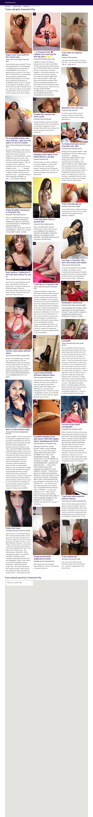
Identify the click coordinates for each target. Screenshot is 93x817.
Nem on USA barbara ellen (18, 429)
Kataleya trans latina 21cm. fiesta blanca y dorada (46, 155)
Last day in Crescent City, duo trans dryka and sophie (74, 261)
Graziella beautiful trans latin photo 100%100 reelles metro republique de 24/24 (46, 438)
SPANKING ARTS (10, 2)
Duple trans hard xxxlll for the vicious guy (17, 56)
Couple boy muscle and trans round (44, 115)
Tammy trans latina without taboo (18, 352)
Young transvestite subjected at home (42, 557)
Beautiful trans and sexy (72, 108)
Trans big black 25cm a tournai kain (44, 220)
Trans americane (69, 556)
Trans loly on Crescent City (46, 284)
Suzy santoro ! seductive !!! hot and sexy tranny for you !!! (18, 274)
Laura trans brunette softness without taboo (44, 374)
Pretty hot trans (13, 528)
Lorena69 (66, 341)
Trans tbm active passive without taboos (73, 497)
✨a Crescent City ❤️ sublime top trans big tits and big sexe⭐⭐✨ (45, 54)
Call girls (8, 6)
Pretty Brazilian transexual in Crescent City (17, 211)
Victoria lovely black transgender (71, 425)
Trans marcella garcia (71, 204)
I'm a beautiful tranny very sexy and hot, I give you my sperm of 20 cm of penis (18, 140)
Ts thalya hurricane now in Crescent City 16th (73, 145)
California (26, 6)
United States (17, 6)
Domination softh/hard (72, 303)
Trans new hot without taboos (72, 54)
